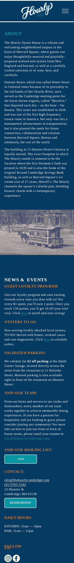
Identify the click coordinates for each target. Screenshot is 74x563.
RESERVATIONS (20, 502)
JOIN (20, 459)
